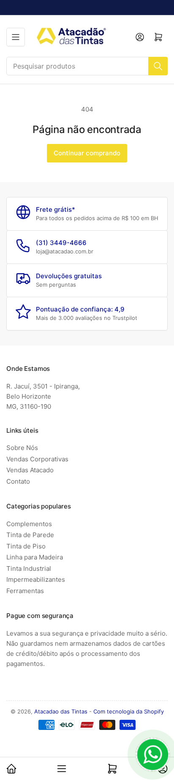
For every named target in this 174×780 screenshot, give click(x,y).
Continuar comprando (87, 153)
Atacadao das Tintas (60, 711)
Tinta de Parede (30, 535)
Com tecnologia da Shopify (128, 711)
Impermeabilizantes (35, 579)
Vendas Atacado (30, 470)
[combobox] (87, 66)
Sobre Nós (22, 448)
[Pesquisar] (158, 66)
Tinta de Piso (26, 546)
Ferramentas (25, 591)
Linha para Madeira (34, 557)
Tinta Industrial (28, 568)
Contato (18, 481)
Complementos (29, 524)
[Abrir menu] (15, 37)
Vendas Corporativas (37, 459)
